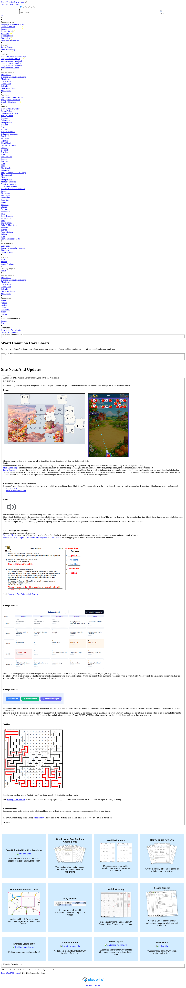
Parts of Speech (20, 537)
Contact (17, 973)
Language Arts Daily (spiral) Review (23, 594)
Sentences (31, 537)
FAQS (12, 973)
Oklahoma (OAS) (10, 488)
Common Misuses (10, 535)
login (3, 15)
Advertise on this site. (93, 985)
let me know (39, 818)
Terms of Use (5, 973)
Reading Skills (42, 537)
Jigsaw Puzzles (9, 470)
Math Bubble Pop (10, 468)
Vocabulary (56, 537)
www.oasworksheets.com (16, 491)
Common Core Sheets (10, 4)
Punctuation (8, 537)
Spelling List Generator (16, 799)
